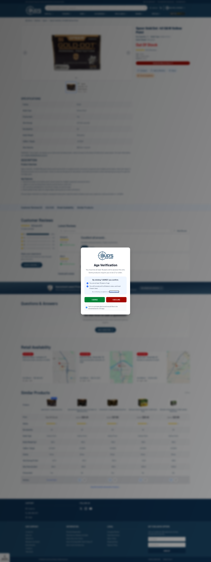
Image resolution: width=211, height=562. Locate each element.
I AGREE (95, 300)
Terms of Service (114, 291)
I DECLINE (116, 300)
